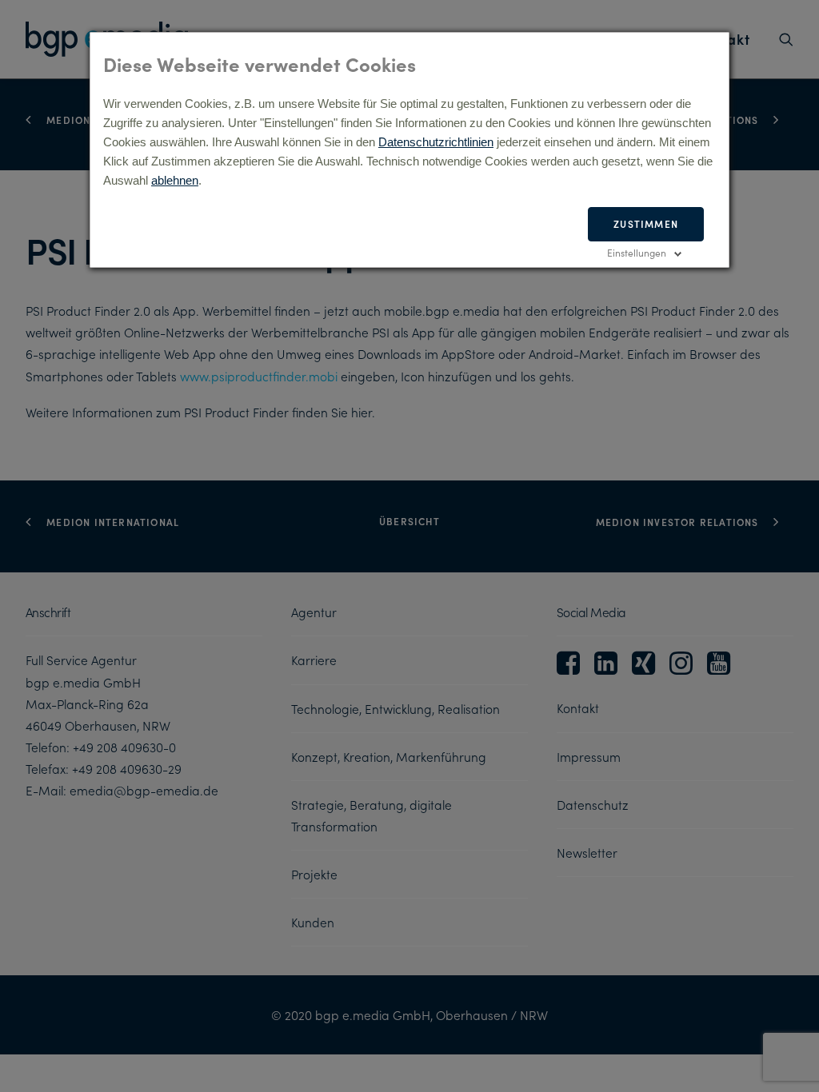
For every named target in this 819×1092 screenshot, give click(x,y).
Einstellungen (636, 252)
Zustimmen (645, 223)
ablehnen (174, 180)
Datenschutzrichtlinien (435, 142)
